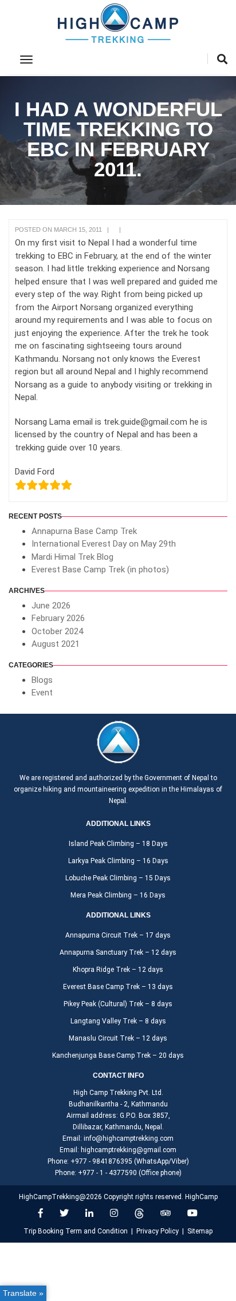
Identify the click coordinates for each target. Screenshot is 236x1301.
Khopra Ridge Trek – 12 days (118, 970)
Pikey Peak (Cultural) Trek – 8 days (118, 1004)
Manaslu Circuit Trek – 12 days (118, 1038)
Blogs (42, 680)
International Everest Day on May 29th (104, 544)
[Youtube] (192, 1213)
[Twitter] (64, 1213)
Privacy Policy (157, 1231)
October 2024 (57, 631)
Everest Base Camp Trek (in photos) (100, 569)
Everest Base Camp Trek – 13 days (118, 987)
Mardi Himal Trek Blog (72, 557)
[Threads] (139, 1213)
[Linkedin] (89, 1213)
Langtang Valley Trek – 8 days (118, 1021)
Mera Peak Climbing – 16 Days (118, 895)
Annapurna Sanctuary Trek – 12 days (118, 952)
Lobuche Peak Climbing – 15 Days (118, 878)
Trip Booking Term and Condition (75, 1231)
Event (42, 692)
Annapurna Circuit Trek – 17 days (118, 935)
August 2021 (56, 644)
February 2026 (58, 618)
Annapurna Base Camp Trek (84, 531)
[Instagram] (114, 1213)
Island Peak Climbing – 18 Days (118, 844)
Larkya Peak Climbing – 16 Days (118, 861)
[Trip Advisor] (166, 1213)
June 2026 (51, 605)
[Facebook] (41, 1213)
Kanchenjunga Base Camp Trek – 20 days (118, 1055)
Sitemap (200, 1231)
